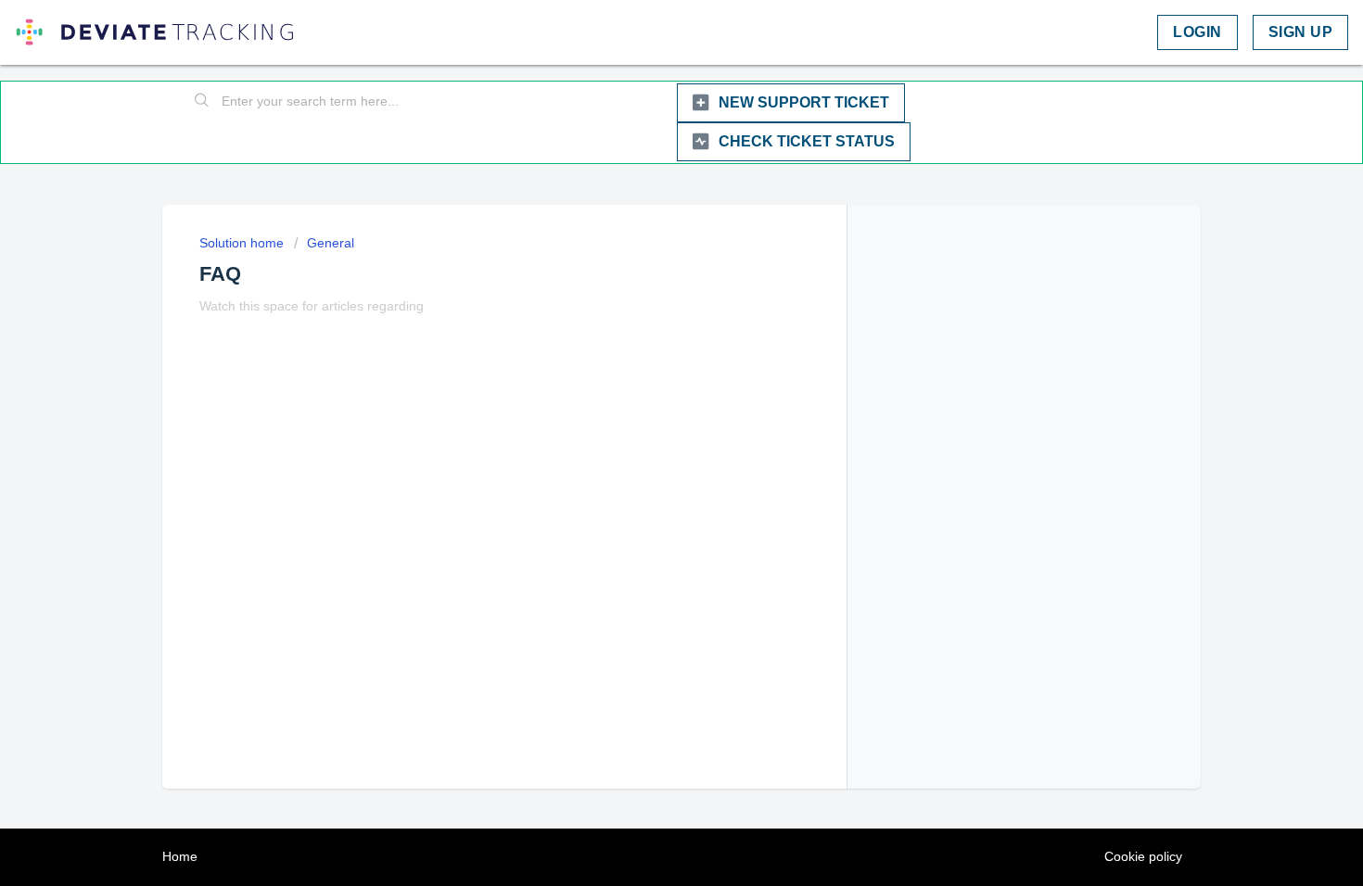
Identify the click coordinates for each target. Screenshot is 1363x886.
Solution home (243, 242)
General (330, 242)
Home (179, 856)
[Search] (202, 101)
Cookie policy (1143, 856)
